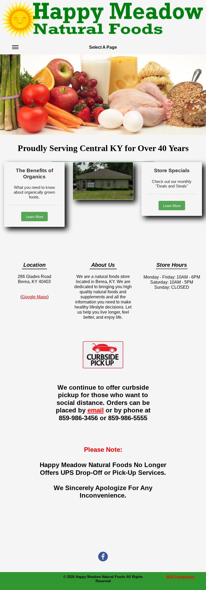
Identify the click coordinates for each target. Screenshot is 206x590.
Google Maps (34, 297)
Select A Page (103, 47)
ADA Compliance (180, 577)
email (95, 410)
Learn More (34, 217)
